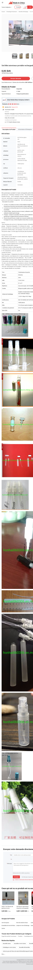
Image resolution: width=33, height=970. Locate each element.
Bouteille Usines (7, 943)
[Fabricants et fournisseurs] (16, 2)
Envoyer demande (16, 78)
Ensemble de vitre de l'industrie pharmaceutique (13, 925)
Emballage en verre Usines (9, 947)
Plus (3, 954)
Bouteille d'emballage (23, 11)
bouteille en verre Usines (20, 943)
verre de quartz (5, 922)
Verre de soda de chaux (22, 922)
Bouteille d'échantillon (24, 947)
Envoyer (16, 877)
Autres (3, 928)
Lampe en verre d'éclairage (22, 925)
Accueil (3, 11)
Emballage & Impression (11, 11)
